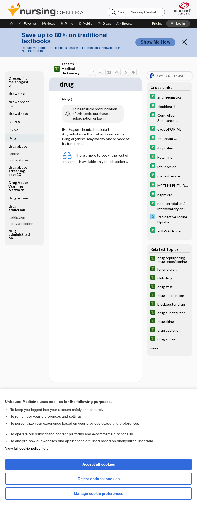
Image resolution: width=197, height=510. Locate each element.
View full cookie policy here (27, 448)
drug (12, 138)
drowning (16, 93)
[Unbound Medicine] (180, 8)
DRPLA (14, 122)
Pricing (157, 23)
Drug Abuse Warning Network (18, 186)
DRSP (13, 130)
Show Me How (155, 42)
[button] (125, 23)
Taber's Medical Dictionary (70, 68)
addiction (17, 217)
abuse (15, 153)
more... (155, 348)
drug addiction (21, 223)
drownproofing (19, 103)
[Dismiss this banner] (184, 42)
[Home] (11, 23)
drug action (18, 198)
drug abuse (19, 160)
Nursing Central (47, 9)
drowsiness (18, 113)
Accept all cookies (98, 464)
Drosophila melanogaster (18, 82)
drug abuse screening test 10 (17, 171)
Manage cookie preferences (98, 493)
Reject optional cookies (99, 478)
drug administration (19, 234)
